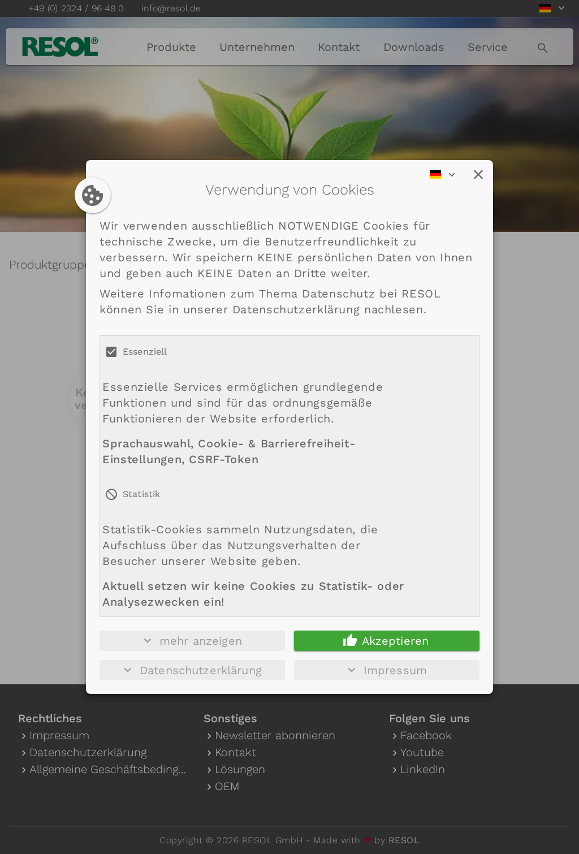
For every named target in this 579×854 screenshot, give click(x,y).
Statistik (141, 494)
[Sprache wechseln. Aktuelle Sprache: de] (446, 175)
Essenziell (145, 351)
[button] (478, 175)
